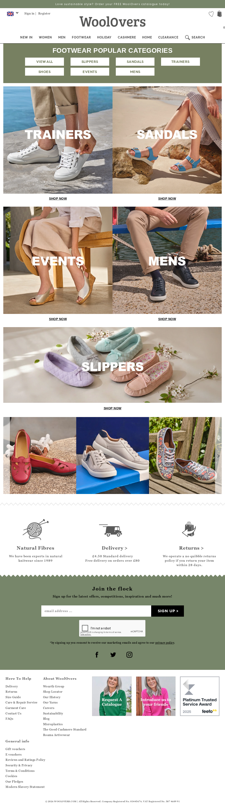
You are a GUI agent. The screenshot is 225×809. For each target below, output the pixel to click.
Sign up (166, 611)
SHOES (44, 71)
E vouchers (13, 754)
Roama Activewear (56, 735)
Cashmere (127, 37)
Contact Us (13, 713)
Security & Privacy (18, 765)
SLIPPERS (90, 61)
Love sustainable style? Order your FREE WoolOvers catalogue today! (112, 4)
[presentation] (6, 455)
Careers (48, 708)
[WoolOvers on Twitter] (112, 654)
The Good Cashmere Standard (65, 729)
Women (45, 37)
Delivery (11, 686)
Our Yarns (50, 702)
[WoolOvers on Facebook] (96, 654)
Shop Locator (53, 691)
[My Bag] (219, 14)
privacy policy (164, 642)
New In (26, 37)
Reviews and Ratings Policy (25, 760)
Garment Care (15, 708)
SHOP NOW (58, 198)
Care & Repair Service (21, 702)
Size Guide (13, 697)
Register (44, 13)
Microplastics (53, 724)
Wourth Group (53, 686)
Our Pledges (14, 781)
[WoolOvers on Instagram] (129, 654)
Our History (52, 697)
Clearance (168, 37)
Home (147, 37)
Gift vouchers (15, 749)
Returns (11, 691)
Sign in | (30, 13)
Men (62, 37)
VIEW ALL (44, 61)
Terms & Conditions (19, 771)
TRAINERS (180, 61)
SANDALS (135, 61)
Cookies (11, 776)
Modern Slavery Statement (25, 787)
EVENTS (90, 71)
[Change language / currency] (12, 15)
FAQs (9, 718)
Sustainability (53, 713)
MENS (135, 71)
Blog (46, 718)
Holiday (104, 37)
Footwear (81, 37)
